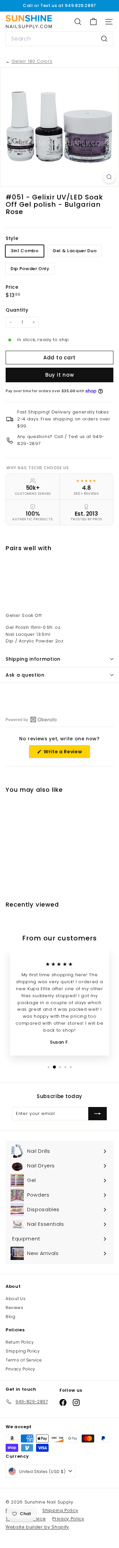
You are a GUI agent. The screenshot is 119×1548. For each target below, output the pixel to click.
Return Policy (20, 1342)
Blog (11, 1316)
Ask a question (25, 675)
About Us (15, 1298)
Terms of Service (24, 1360)
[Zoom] (109, 177)
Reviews (14, 1307)
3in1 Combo (25, 251)
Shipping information (33, 659)
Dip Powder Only (30, 268)
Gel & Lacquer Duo (75, 251)
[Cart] (93, 22)
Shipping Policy (23, 1351)
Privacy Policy (20, 1369)
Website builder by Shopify (37, 1527)
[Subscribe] (97, 1113)
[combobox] (59, 39)
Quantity (17, 310)
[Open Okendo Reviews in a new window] (31, 719)
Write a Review (66, 753)
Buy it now (59, 374)
